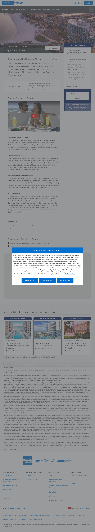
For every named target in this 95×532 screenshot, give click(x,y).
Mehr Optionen (47, 280)
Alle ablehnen (30, 280)
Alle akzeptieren (65, 280)
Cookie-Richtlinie (70, 274)
